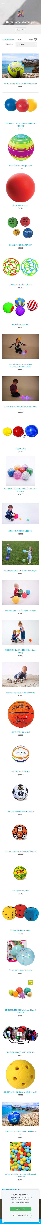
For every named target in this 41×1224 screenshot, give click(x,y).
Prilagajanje (24, 1202)
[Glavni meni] (4, 4)
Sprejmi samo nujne (20, 1215)
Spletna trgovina (8, 39)
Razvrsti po (10, 44)
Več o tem (15, 1202)
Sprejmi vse (20, 1209)
